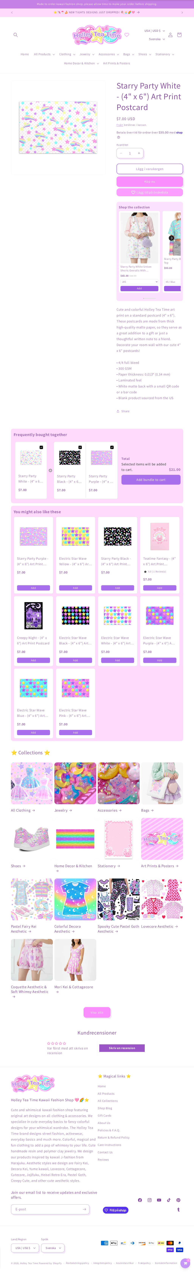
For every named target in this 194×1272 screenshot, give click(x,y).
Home (102, 1086)
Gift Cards (104, 1116)
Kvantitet (122, 145)
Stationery (107, 866)
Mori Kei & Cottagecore (73, 987)
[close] (69, 1252)
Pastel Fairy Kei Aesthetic (24, 929)
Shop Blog (105, 1108)
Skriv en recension (122, 1048)
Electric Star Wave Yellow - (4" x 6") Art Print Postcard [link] (74, 561)
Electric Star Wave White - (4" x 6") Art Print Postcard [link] (116, 641)
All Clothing (21, 810)
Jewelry (61, 810)
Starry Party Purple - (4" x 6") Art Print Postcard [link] (101, 479)
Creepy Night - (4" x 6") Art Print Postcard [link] (33, 640)
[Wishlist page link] (126, 35)
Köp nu (149, 181)
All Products (106, 1094)
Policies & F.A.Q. (109, 1130)
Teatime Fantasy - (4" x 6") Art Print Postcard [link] (159, 561)
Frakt (120, 125)
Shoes (16, 866)
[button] (16, 35)
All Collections (108, 1101)
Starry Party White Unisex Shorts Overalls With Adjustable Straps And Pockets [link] (136, 268)
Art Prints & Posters (157, 866)
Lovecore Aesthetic (157, 926)
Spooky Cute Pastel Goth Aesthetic (118, 929)
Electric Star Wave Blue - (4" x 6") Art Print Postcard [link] (31, 713)
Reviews (103, 1160)
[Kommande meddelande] (182, 13)
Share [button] (125, 411)
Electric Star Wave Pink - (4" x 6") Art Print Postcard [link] (73, 713)
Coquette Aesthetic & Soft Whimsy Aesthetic (29, 989)
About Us (104, 1123)
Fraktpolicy (144, 1263)
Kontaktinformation (166, 1263)
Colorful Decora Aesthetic (67, 929)
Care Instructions (109, 1145)
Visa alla (97, 1012)
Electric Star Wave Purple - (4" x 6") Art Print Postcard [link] (158, 641)
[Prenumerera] (84, 1209)
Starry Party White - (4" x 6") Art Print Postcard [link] (30, 479)
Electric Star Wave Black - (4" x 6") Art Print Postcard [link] (73, 641)
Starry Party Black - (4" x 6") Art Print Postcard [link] (69, 479)
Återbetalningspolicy (77, 1263)
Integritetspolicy (102, 1263)
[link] (139, 238)
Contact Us (105, 1152)
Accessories (107, 810)
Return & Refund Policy (114, 1137)
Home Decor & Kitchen (73, 866)
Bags (145, 810)
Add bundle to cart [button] (150, 479)
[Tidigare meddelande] (12, 13)
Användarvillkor (125, 1263)
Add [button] (139, 288)
